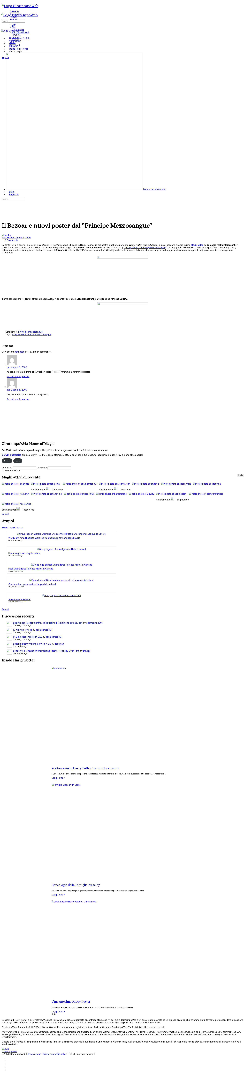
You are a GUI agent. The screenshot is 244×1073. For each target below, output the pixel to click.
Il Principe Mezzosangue (30, 332)
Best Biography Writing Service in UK (32, 644)
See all (5, 514)
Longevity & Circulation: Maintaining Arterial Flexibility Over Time (46, 651)
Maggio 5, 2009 (19, 367)
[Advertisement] (78, 420)
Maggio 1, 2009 (23, 237)
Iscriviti (7, 461)
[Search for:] (13, 21)
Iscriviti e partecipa (11, 455)
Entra (18, 461)
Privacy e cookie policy (55, 1054)
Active (12, 527)
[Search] (3, 55)
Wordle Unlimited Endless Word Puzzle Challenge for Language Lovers (44, 538)
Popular (20, 527)
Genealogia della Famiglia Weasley (76, 885)
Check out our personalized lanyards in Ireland (32, 584)
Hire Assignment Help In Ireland (24, 553)
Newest (5, 527)
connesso (19, 352)
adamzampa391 (94, 623)
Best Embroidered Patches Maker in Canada (30, 568)
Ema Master (8, 237)
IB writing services (22, 630)
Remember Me (12, 470)
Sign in (5, 57)
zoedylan (59, 644)
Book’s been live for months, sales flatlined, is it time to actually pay (47, 623)
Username (7, 467)
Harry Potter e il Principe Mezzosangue (31, 334)
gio (8, 367)
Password (42, 467)
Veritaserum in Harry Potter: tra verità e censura (85, 768)
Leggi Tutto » (58, 778)
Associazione (34, 1054)
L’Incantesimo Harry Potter (71, 1001)
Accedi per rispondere (18, 376)
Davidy (86, 651)
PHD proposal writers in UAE (27, 637)
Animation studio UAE (19, 599)
